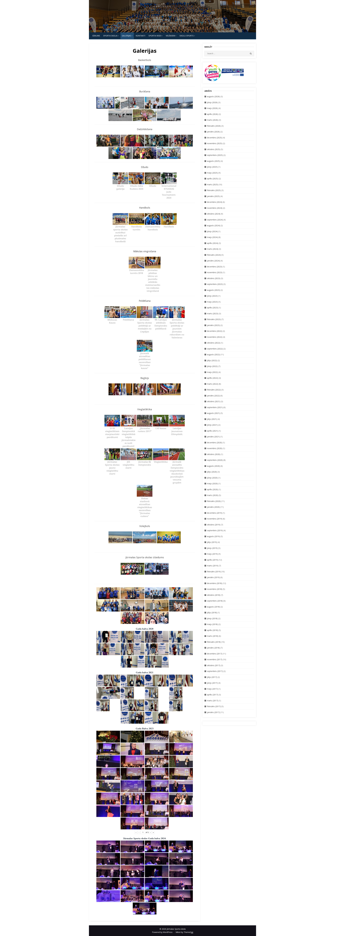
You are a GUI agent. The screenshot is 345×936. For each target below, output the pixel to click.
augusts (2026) (213, 96)
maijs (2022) (212, 372)
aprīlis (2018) (212, 630)
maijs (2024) (212, 237)
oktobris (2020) (213, 454)
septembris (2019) (215, 530)
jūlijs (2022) (212, 360)
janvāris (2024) (213, 260)
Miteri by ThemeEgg (184, 932)
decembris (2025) (214, 137)
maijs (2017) (212, 689)
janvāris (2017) (213, 712)
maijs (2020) (212, 483)
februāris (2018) (214, 642)
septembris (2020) (215, 460)
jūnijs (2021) (212, 425)
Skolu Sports (187, 35)
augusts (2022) (213, 354)
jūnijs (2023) (212, 296)
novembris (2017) (214, 659)
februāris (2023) (214, 319)
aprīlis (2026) (212, 114)
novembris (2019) (214, 518)
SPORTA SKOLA (110, 35)
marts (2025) (212, 184)
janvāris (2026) (213, 131)
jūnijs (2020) (212, 477)
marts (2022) (212, 384)
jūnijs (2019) (212, 548)
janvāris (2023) (213, 325)
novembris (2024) (214, 208)
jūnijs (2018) (212, 618)
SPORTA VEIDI (155, 35)
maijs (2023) (212, 301)
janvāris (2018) (213, 647)
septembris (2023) (215, 284)
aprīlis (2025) (212, 178)
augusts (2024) (213, 225)
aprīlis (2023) (212, 307)
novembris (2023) (214, 272)
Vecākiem (170, 35)
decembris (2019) (214, 513)
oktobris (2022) (213, 342)
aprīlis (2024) (212, 243)
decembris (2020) (214, 442)
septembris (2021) (215, 407)
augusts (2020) (213, 466)
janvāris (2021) (213, 436)
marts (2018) (212, 636)
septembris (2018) (215, 601)
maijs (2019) (212, 554)
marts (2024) (212, 249)
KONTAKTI (140, 35)
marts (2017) (212, 700)
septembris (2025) (215, 155)
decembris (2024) (214, 202)
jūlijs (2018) (212, 612)
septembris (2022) (215, 348)
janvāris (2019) (213, 577)
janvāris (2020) (213, 507)
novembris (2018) (214, 589)
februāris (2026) (214, 126)
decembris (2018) (214, 583)
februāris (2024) (214, 255)
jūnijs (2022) (212, 366)
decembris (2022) (214, 331)
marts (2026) (212, 120)
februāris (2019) (214, 571)
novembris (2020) (214, 448)
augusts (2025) (213, 161)
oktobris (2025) (213, 149)
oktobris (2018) (213, 595)
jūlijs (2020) (212, 471)
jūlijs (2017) (212, 677)
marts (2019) (212, 565)
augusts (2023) (213, 290)
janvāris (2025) (213, 196)
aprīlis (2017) (212, 694)
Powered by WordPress (162, 932)
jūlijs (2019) (212, 542)
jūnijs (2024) (212, 231)
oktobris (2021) (213, 401)
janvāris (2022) (213, 395)
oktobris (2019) (213, 524)
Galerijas (126, 35)
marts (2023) (212, 313)
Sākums (96, 35)
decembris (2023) (214, 266)
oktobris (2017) (213, 665)
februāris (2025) (214, 190)
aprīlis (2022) (212, 378)
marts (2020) (212, 495)
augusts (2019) (213, 536)
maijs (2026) (212, 108)
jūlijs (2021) (212, 419)
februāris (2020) (214, 501)
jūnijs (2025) (212, 167)
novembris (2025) (214, 143)
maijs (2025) (212, 172)
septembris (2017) (215, 671)
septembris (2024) (215, 219)
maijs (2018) (212, 624)
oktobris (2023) (213, 278)
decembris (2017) (214, 653)
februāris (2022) (214, 389)
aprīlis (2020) (212, 489)
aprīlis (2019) (212, 560)
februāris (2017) (214, 706)
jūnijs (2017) (212, 683)
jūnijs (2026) (212, 102)
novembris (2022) (214, 337)
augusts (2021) (213, 413)
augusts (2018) (213, 606)
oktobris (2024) (213, 213)
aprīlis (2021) (212, 431)
